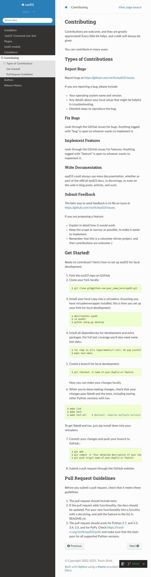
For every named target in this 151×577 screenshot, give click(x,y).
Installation (10, 30)
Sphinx (82, 566)
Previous (76, 546)
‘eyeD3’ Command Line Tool (20, 35)
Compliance (10, 52)
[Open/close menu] (2, 58)
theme (102, 566)
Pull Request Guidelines (19, 74)
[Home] (66, 7)
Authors (8, 80)
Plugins (8, 41)
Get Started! (13, 69)
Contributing (11, 58)
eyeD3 (29, 4)
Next (132, 546)
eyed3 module (12, 46)
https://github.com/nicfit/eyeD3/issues (109, 77)
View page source (130, 7)
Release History (13, 85)
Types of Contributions (19, 63)
